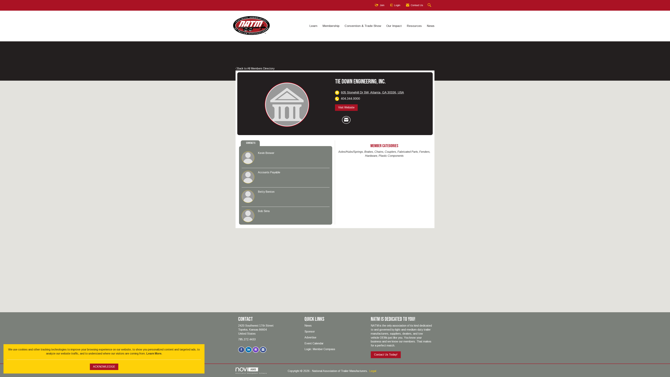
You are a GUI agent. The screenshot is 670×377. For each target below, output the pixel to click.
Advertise (310, 337)
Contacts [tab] (250, 143)
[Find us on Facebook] (241, 350)
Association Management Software (251, 373)
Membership (331, 26)
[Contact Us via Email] (263, 350)
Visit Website (346, 107)
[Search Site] (430, 5)
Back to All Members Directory (255, 68)
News (430, 26)
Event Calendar (313, 343)
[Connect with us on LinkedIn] (248, 350)
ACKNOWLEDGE (104, 366)
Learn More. (154, 353)
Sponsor (309, 331)
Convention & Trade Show (363, 26)
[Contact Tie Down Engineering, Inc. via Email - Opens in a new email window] (346, 120)
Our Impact (394, 26)
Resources (414, 26)
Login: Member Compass (319, 349)
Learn (313, 26)
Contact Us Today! (385, 354)
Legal (372, 370)
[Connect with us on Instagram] (255, 350)
